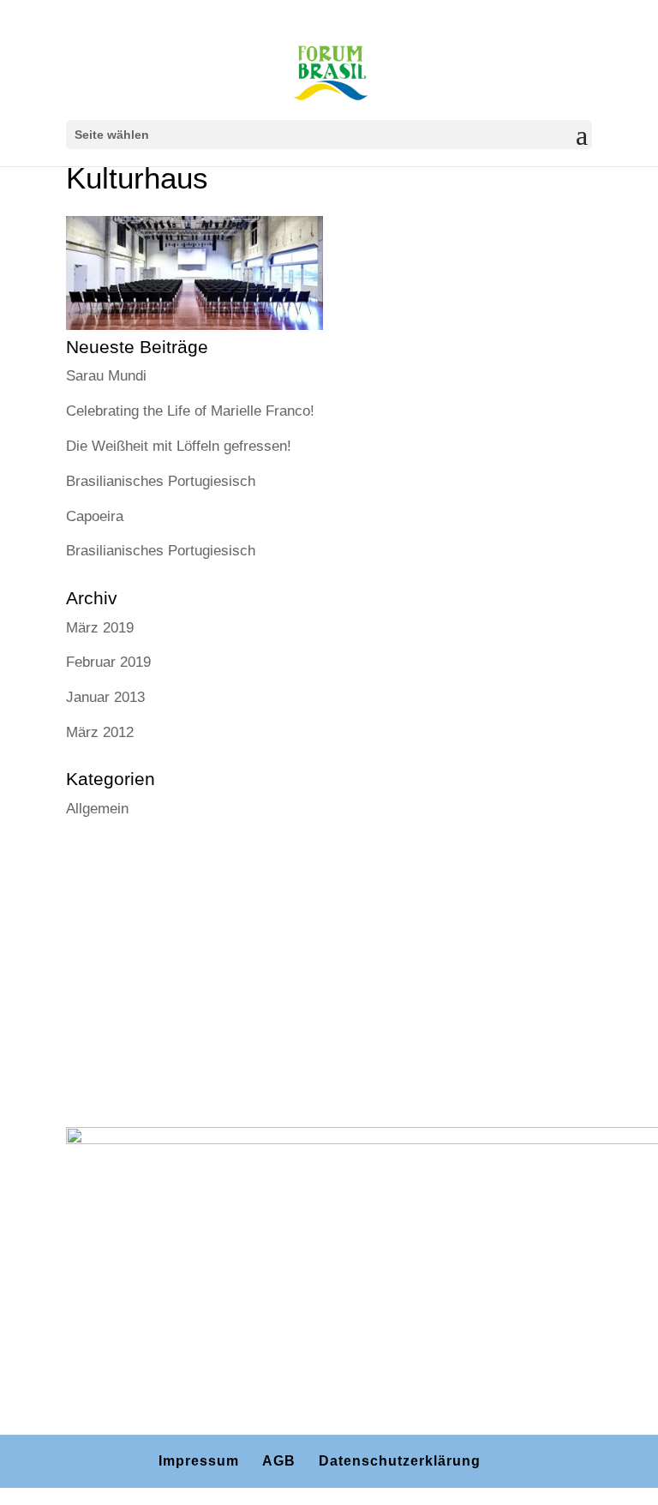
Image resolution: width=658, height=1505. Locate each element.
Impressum (199, 1461)
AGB (279, 1461)
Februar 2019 (108, 662)
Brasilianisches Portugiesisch (160, 481)
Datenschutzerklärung (400, 1461)
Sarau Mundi (106, 376)
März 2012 (100, 732)
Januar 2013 (105, 697)
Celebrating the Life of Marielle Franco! (190, 411)
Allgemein (97, 808)
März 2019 (100, 628)
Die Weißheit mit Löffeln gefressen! (178, 446)
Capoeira (94, 516)
